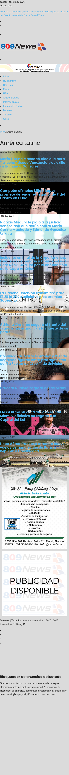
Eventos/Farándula (12, 106)
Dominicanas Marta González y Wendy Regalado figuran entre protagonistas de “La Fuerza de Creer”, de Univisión (33, 360)
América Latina (11, 97)
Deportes (7, 110)
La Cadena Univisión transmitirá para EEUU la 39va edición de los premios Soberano (32, 297)
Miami (6, 89)
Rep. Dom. (8, 85)
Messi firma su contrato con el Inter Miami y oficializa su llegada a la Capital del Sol (31, 416)
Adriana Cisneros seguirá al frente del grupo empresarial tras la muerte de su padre (34, 328)
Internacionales (11, 102)
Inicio (6, 76)
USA (5, 93)
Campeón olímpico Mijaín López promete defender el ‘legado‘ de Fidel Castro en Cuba (32, 194)
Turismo (7, 114)
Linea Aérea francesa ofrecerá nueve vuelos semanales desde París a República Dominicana (32, 447)
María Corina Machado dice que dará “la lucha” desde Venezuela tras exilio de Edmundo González (32, 163)
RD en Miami (9, 80)
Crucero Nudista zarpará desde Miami (33, 388)
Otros (6, 119)
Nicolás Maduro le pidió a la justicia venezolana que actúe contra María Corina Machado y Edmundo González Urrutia (33, 228)
